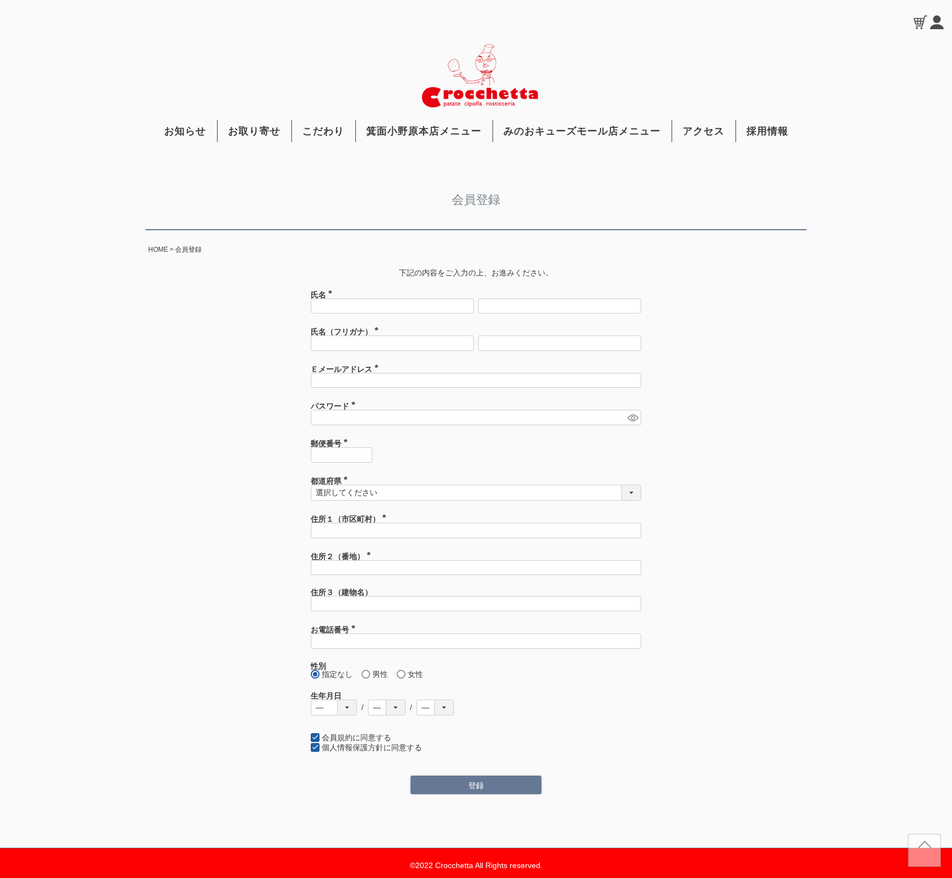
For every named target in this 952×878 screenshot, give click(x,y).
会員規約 (337, 737)
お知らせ (185, 131)
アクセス (703, 131)
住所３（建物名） (341, 592)
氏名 (323, 294)
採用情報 (767, 131)
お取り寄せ (254, 131)
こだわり (323, 131)
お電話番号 (335, 629)
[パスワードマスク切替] (633, 417)
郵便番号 (331, 443)
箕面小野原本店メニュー (424, 131)
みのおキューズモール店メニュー (582, 131)
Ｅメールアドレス (346, 369)
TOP (924, 854)
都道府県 (331, 480)
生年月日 (326, 695)
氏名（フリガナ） (346, 331)
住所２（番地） (343, 556)
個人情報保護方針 (352, 747)
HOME (158, 249)
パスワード (335, 406)
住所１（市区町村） (350, 518)
